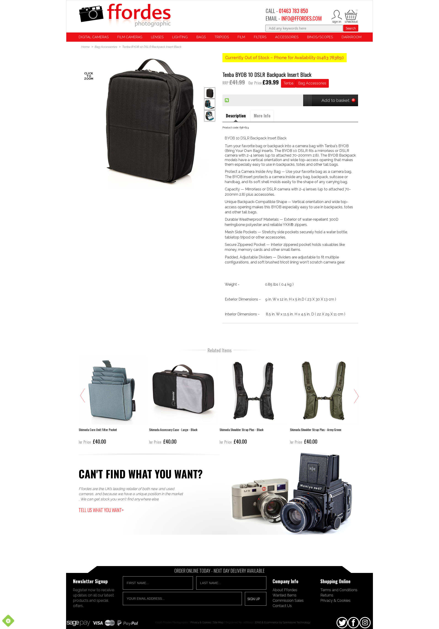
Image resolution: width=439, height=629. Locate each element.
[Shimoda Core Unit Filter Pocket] (113, 401)
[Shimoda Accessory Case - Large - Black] (183, 401)
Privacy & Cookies (335, 600)
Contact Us (282, 605)
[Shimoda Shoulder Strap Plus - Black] (254, 401)
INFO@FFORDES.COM (301, 18)
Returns (326, 595)
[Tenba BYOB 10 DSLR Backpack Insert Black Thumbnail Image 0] (149, 121)
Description (236, 116)
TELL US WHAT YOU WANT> (101, 510)
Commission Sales (288, 600)
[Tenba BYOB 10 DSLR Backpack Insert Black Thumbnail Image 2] (209, 115)
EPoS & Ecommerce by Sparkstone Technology (282, 622)
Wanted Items (285, 595)
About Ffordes (285, 590)
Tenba (288, 83)
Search (351, 28)
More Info (262, 116)
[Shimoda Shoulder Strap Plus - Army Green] (324, 401)
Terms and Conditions (338, 590)
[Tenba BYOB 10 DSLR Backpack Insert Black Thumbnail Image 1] (209, 104)
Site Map (218, 622)
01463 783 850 (293, 11)
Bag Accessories (312, 83)
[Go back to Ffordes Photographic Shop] (124, 15)
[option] (149, 121)
